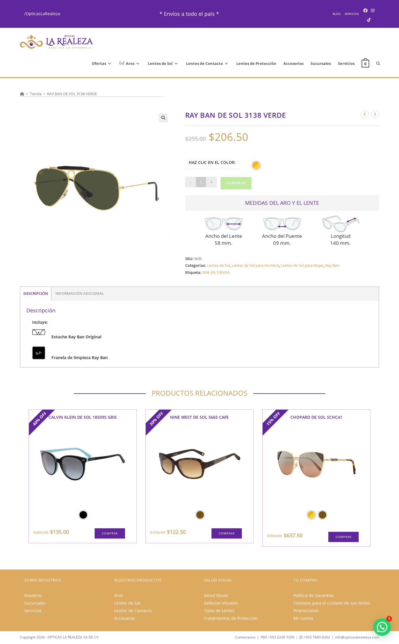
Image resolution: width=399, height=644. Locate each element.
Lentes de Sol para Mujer (302, 265)
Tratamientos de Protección (231, 618)
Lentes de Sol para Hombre (255, 265)
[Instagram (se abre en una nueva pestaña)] (372, 10)
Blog (336, 14)
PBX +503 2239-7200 (277, 637)
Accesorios (124, 618)
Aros (118, 595)
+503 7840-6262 (316, 637)
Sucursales (35, 603)
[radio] (256, 165)
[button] (163, 117)
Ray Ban (332, 265)
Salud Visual (216, 595)
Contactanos (245, 637)
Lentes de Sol (218, 265)
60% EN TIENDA (216, 272)
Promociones (306, 610)
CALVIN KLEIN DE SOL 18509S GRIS (82, 417)
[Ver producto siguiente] (375, 114)
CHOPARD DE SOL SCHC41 (316, 417)
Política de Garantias (314, 595)
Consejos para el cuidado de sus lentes (332, 603)
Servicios (352, 14)
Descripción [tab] (35, 293)
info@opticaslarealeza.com (357, 637)
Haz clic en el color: (212, 162)
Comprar (236, 183)
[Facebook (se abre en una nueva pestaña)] (365, 10)
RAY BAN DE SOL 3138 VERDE (72, 93)
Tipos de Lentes (219, 610)
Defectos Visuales (221, 603)
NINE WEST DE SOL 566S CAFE (199, 417)
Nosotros (33, 595)
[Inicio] (22, 93)
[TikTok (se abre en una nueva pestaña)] (368, 19)
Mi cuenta (303, 618)
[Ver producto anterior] (365, 114)
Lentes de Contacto (133, 610)
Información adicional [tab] (79, 293)
